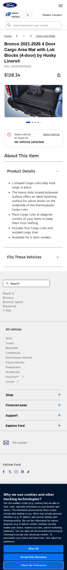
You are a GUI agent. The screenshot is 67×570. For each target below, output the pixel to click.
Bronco (8, 298)
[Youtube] (16, 471)
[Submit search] (9, 25)
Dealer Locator (52, 15)
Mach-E (8, 293)
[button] (33, 395)
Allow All (33, 548)
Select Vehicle (51, 134)
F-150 (7, 310)
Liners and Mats (45, 36)
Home (8, 36)
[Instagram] (22, 471)
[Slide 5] (40, 122)
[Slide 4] (38, 122)
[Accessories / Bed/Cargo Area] (23, 36)
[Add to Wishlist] (57, 89)
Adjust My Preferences (33, 565)
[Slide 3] (35, 122)
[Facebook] (4, 471)
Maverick (10, 306)
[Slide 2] (32, 122)
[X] (10, 471)
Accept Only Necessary (33, 557)
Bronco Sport (13, 302)
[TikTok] (28, 471)
